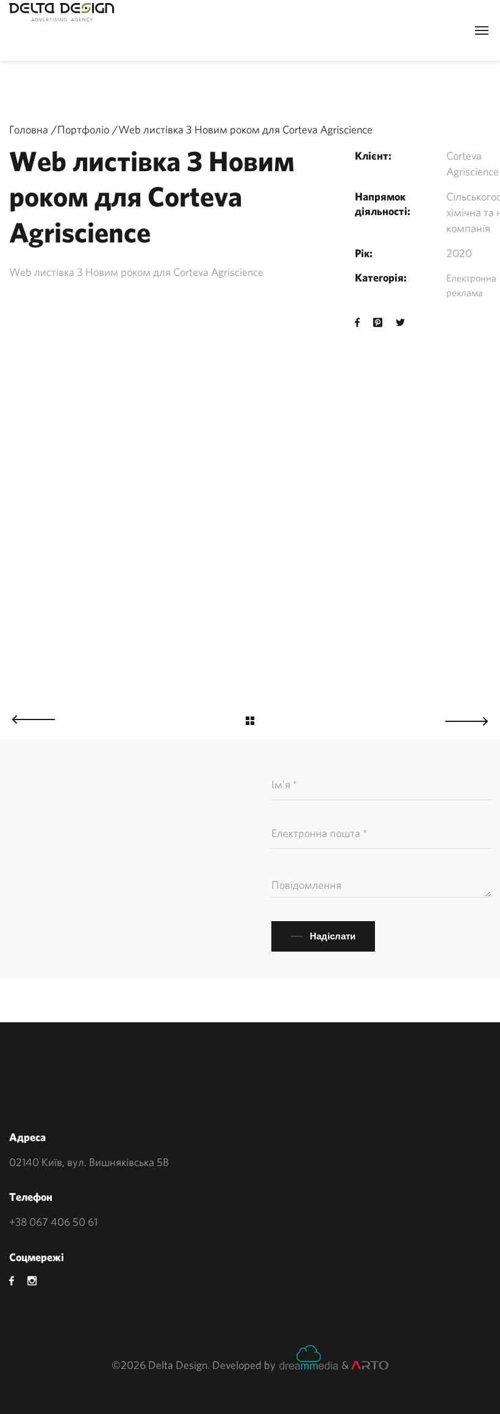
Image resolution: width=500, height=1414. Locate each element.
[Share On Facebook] (357, 323)
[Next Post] (472, 718)
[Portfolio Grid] (250, 722)
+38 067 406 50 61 (53, 1222)
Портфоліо (83, 129)
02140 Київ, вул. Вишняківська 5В (89, 1162)
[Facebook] (11, 1281)
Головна (28, 129)
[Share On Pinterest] (377, 323)
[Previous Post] (27, 716)
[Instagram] (32, 1281)
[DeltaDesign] (61, 12)
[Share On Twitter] (400, 323)
